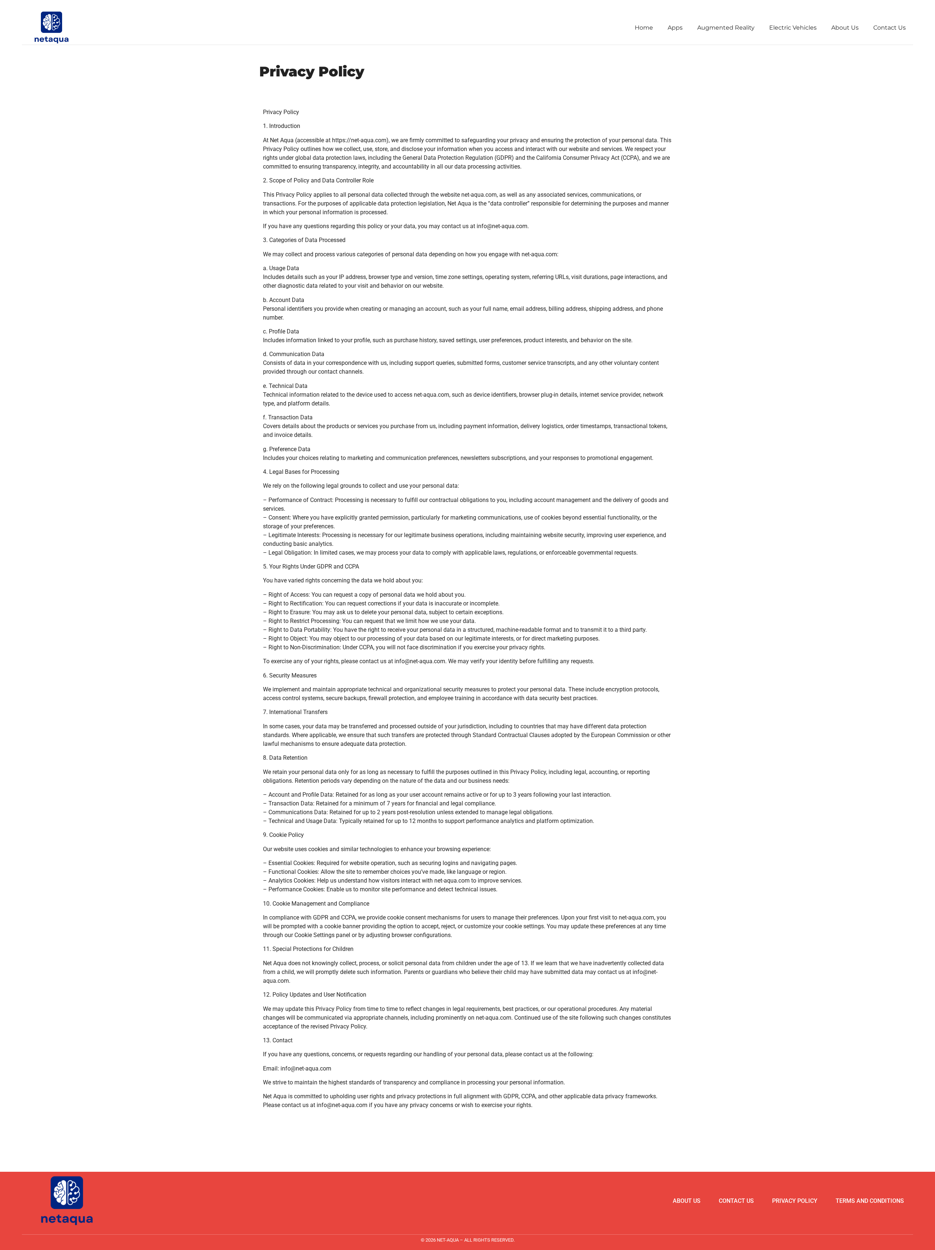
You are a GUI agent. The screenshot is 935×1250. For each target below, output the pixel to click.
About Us (845, 27)
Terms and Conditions (870, 1200)
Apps (675, 27)
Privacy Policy (794, 1200)
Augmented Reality (726, 27)
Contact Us (889, 27)
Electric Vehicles (793, 27)
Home (644, 27)
